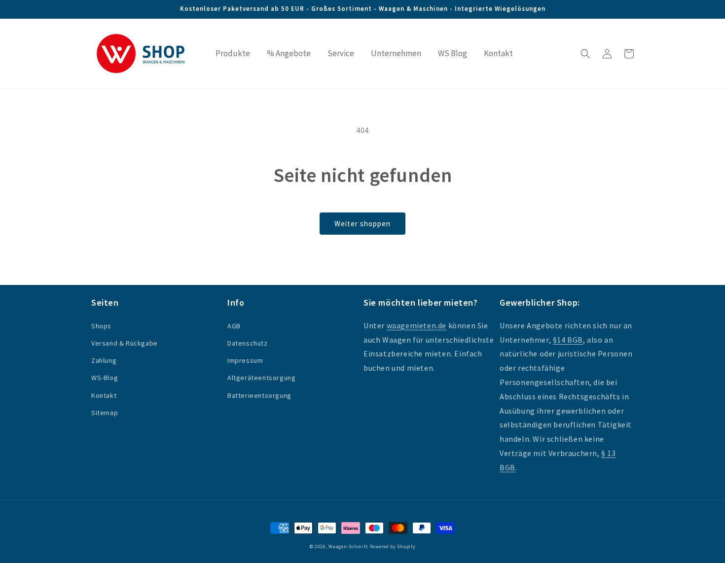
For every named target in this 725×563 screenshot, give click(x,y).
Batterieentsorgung (259, 395)
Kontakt (103, 395)
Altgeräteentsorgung (261, 377)
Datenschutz (247, 343)
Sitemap (104, 412)
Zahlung (103, 360)
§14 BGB (568, 340)
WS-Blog (104, 377)
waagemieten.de (416, 325)
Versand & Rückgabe (124, 343)
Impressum (245, 360)
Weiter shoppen (362, 223)
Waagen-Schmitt (349, 546)
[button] (585, 54)
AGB (234, 325)
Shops (101, 325)
